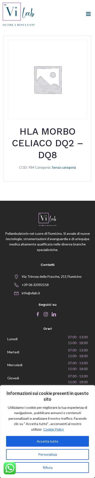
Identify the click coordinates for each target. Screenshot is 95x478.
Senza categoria (64, 167)
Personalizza (47, 454)
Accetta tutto (47, 441)
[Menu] (88, 14)
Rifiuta (48, 467)
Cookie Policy (53, 429)
